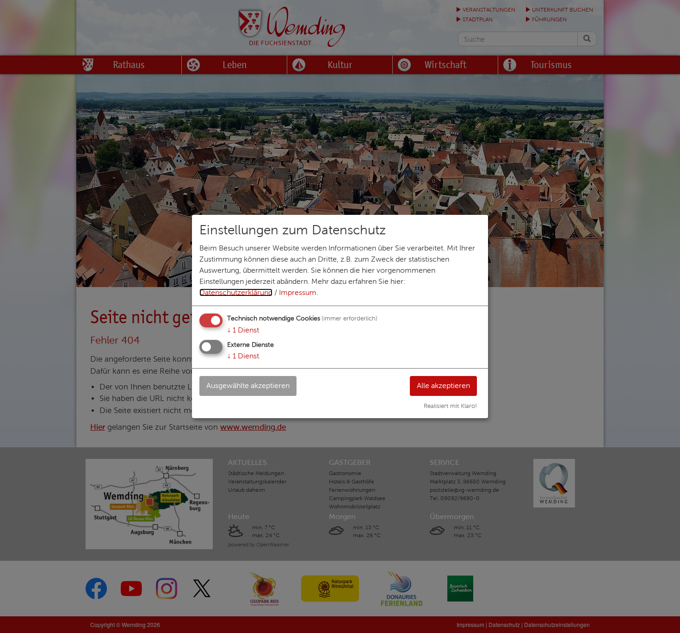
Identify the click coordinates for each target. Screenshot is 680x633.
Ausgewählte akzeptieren (248, 385)
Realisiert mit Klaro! (450, 406)
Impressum (297, 292)
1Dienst (243, 330)
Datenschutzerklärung (235, 292)
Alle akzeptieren (443, 385)
